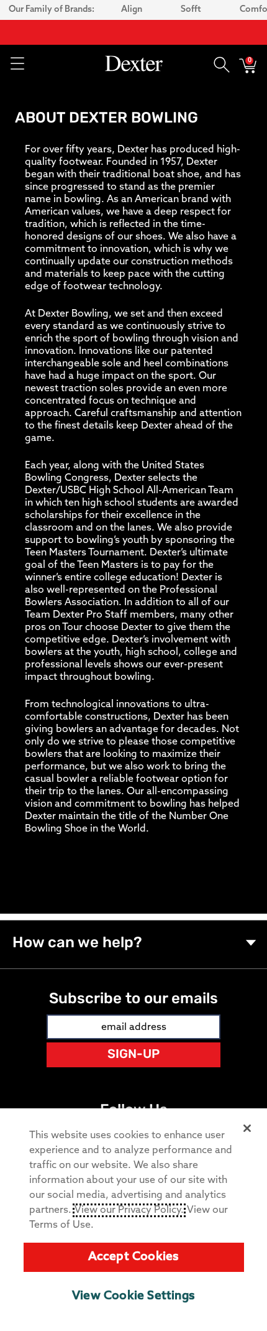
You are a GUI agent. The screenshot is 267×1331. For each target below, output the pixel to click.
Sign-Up (133, 1055)
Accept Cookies (133, 1257)
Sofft (191, 9)
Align (131, 9)
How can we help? (77, 943)
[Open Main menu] (16, 63)
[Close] (247, 1128)
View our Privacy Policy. (129, 1210)
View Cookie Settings (133, 1296)
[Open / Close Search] (221, 63)
